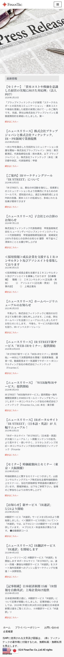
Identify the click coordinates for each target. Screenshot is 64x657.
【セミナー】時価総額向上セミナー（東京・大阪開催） (31, 466)
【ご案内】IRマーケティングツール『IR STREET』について (29, 177)
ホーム (7, 627)
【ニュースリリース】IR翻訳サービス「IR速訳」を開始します (30, 547)
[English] (6, 650)
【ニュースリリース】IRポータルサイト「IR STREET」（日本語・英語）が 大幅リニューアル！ (31, 423)
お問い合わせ (51, 627)
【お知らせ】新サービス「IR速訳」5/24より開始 (29, 507)
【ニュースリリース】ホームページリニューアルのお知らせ (31, 303)
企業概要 (8, 631)
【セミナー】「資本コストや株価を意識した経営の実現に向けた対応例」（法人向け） (31, 90)
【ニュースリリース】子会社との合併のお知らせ (31, 218)
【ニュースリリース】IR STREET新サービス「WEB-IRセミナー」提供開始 (31, 344)
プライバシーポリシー (27, 627)
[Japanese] (15, 650)
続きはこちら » (11, 121)
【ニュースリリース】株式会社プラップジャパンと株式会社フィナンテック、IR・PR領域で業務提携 (31, 135)
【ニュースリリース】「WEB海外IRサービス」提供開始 (31, 384)
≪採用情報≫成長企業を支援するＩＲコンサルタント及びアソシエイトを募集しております (31, 260)
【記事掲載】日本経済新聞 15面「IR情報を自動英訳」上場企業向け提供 (31, 588)
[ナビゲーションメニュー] (58, 4)
